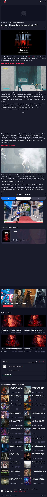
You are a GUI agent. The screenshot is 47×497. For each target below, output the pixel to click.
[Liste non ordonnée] (17, 370)
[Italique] (10, 370)
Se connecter (41, 361)
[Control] (6, 236)
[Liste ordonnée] (15, 370)
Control (14, 232)
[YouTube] (8, 491)
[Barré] (13, 370)
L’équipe (24, 491)
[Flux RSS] (11, 491)
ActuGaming (5, 1)
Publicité (20, 491)
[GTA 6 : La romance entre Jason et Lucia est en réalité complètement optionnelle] (5, 439)
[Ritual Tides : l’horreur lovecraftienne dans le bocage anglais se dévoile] (5, 456)
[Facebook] (2, 491)
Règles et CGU (43, 495)
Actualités (6, 22)
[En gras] (8, 370)
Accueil (3, 22)
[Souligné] (11, 370)
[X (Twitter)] (5, 491)
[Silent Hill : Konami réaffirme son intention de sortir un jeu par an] (27, 464)
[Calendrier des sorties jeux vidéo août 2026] (23, 298)
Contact (15, 491)
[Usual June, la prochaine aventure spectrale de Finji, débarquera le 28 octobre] (5, 447)
